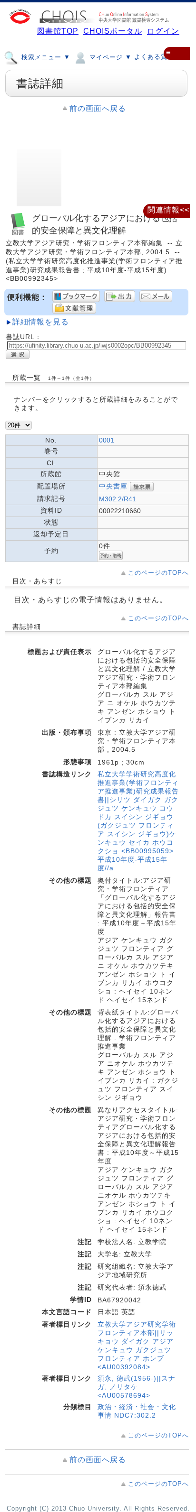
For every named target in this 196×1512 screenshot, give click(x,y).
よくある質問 (154, 56)
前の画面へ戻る (97, 108)
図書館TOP (57, 31)
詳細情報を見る (40, 322)
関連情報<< (168, 210)
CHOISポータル (112, 31)
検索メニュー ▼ (44, 57)
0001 (106, 440)
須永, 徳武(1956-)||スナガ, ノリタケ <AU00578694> (137, 1386)
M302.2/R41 (117, 499)
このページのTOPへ (158, 572)
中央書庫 (113, 486)
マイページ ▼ (109, 57)
